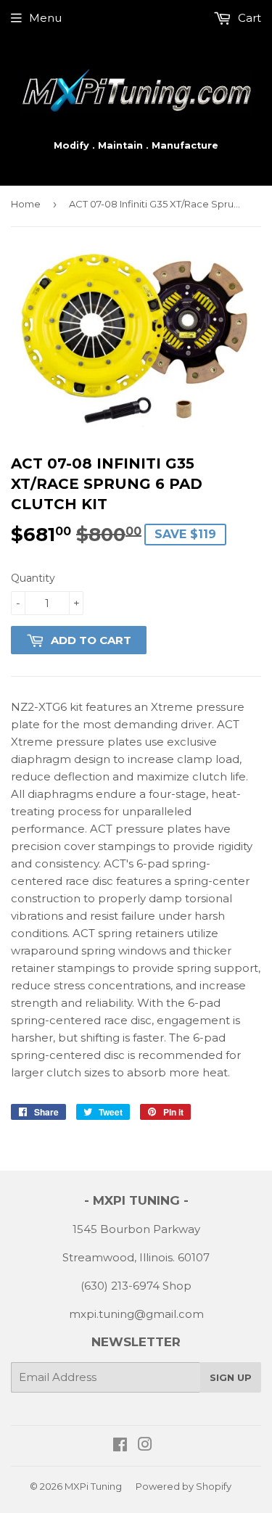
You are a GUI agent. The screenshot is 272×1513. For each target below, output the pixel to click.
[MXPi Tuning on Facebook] (120, 1446)
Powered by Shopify (183, 1486)
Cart (248, 18)
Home (26, 204)
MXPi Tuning (93, 1486)
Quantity (33, 578)
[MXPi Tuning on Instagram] (145, 1446)
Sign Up (231, 1377)
